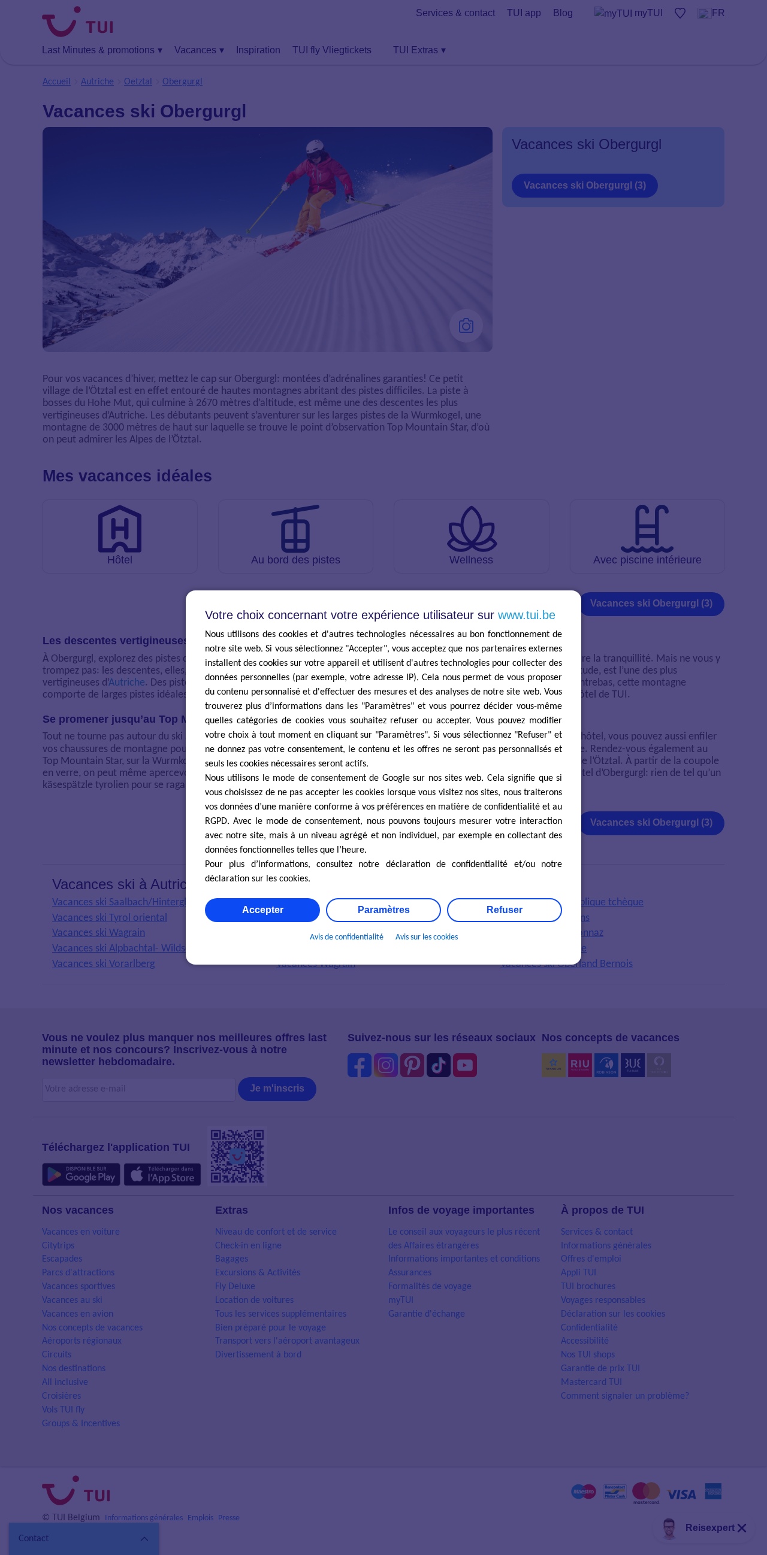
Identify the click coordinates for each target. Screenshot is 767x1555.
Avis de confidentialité (347, 937)
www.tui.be (526, 615)
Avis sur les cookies (426, 937)
